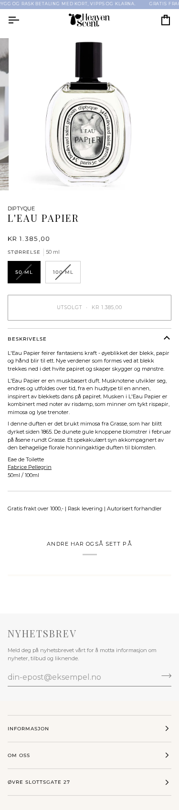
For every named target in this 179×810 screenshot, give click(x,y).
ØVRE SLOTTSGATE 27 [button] (39, 782)
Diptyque (21, 208)
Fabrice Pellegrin (30, 467)
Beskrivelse (27, 339)
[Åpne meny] (22, 20)
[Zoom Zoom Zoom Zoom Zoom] (89, 114)
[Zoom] (31, 172)
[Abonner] (163, 676)
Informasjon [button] (28, 729)
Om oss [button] (19, 755)
